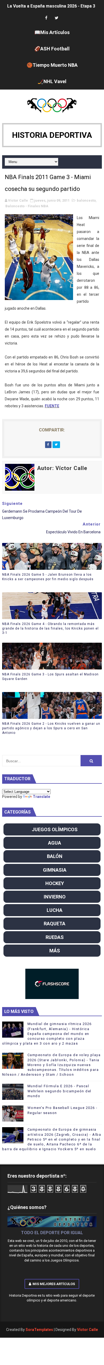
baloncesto (86, 200)
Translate (41, 796)
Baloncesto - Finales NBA (26, 206)
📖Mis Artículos (52, 32)
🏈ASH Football (52, 48)
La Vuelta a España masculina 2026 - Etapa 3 (51, 3)
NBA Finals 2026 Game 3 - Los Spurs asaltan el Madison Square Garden (50, 676)
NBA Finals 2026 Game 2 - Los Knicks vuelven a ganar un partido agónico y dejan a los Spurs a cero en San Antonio (51, 728)
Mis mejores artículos (54, 1284)
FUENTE (52, 406)
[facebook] (46, 18)
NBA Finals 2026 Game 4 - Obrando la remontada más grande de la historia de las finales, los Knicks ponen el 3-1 (50, 628)
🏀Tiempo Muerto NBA (52, 65)
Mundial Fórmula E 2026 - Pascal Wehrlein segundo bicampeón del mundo (59, 1091)
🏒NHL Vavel (52, 81)
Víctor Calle (87, 1329)
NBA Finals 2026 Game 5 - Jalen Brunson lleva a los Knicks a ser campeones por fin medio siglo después (48, 577)
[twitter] (57, 18)
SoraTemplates (39, 1329)
